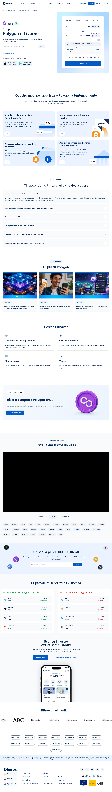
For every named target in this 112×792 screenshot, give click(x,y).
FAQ (59, 773)
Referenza (46, 773)
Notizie (60, 776)
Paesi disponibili (48, 783)
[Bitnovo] (8, 3)
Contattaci (61, 780)
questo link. (103, 759)
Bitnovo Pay (26, 773)
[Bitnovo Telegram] (102, 769)
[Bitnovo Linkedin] (92, 769)
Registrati (82, 3)
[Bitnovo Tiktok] (97, 769)
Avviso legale (26, 780)
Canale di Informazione (65, 783)
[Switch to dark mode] (104, 3)
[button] (108, 3)
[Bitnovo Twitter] (87, 769)
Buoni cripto (26, 776)
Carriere (45, 780)
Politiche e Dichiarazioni (30, 783)
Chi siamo (46, 776)
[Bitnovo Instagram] (82, 769)
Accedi (91, 3)
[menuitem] (23, 3)
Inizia (41, 46)
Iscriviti (77, 565)
